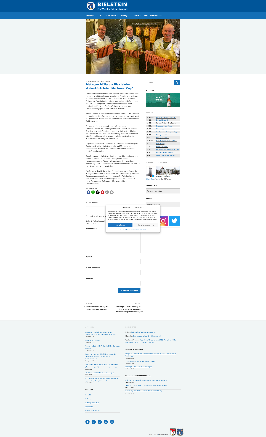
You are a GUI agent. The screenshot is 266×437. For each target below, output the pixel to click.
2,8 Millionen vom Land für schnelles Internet (140, 361)
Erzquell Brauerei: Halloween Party (167, 149)
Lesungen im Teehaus (92, 340)
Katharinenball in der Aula (164, 152)
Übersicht (149, 179)
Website (89, 279)
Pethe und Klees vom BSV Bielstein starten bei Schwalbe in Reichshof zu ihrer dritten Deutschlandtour (100, 356)
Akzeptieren (120, 225)
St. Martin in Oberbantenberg (165, 155)
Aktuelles (93, 202)
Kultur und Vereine (152, 16)
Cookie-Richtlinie (125, 229)
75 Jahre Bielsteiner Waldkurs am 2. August (99, 373)
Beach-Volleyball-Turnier (164, 126)
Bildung (124, 16)
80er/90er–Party (162, 147)
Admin (107, 81)
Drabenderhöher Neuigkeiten (138, 376)
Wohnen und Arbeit (108, 16)
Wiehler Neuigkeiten (134, 349)
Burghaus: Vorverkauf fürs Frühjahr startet (147, 336)
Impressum (143, 229)
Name (89, 257)
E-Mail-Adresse (93, 268)
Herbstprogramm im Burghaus (166, 141)
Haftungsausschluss (92, 403)
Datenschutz (135, 229)
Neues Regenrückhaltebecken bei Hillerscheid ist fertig (143, 391)
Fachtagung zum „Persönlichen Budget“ (138, 367)
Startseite (90, 16)
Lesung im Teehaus (162, 135)
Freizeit (136, 16)
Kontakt (88, 395)
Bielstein (112, 4)
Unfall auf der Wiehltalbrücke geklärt (143, 332)
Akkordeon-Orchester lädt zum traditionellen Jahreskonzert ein (146, 380)
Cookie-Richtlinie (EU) (92, 410)
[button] (88, 192)
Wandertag (160, 129)
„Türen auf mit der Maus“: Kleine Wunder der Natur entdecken (146, 385)
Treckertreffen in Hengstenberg (166, 132)
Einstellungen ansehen (145, 225)
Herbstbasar (160, 144)
